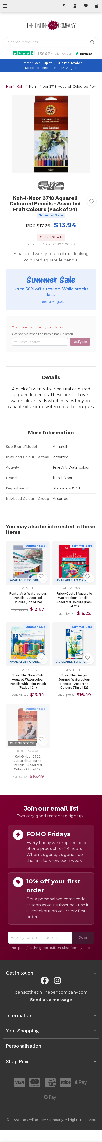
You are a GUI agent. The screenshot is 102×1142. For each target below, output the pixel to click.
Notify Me (80, 342)
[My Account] (74, 6)
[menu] (5, 6)
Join (83, 937)
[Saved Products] (85, 6)
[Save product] (91, 201)
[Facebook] (45, 980)
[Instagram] (57, 980)
